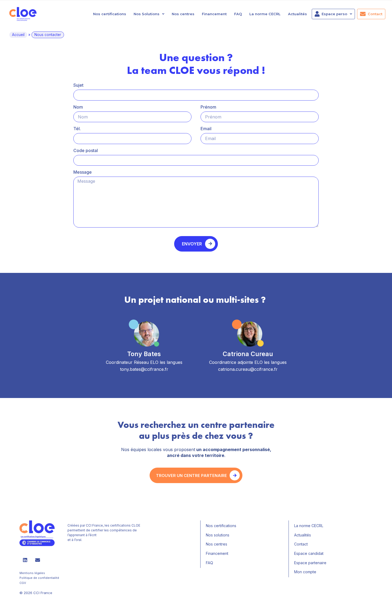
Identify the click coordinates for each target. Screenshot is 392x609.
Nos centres (183, 14)
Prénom (208, 107)
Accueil (18, 35)
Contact (375, 14)
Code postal (85, 150)
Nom (78, 107)
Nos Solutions (146, 14)
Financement (214, 14)
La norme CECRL (265, 14)
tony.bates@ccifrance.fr (144, 369)
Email (206, 128)
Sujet (78, 85)
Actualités (297, 14)
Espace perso (334, 14)
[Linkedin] (25, 560)
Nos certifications (109, 14)
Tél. (77, 128)
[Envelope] (37, 560)
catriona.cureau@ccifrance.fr (248, 369)
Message (82, 172)
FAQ (238, 14)
